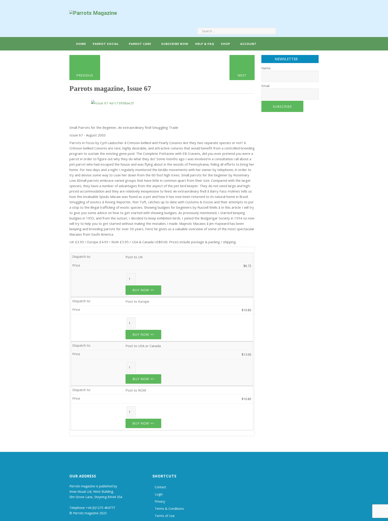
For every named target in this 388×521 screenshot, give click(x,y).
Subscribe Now (174, 44)
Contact (160, 487)
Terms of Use (165, 516)
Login (159, 494)
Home (80, 44)
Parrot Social (106, 44)
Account (247, 44)
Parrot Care (140, 44)
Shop (225, 44)
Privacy (160, 501)
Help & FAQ (204, 44)
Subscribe (282, 106)
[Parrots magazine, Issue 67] (112, 101)
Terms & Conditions (169, 508)
